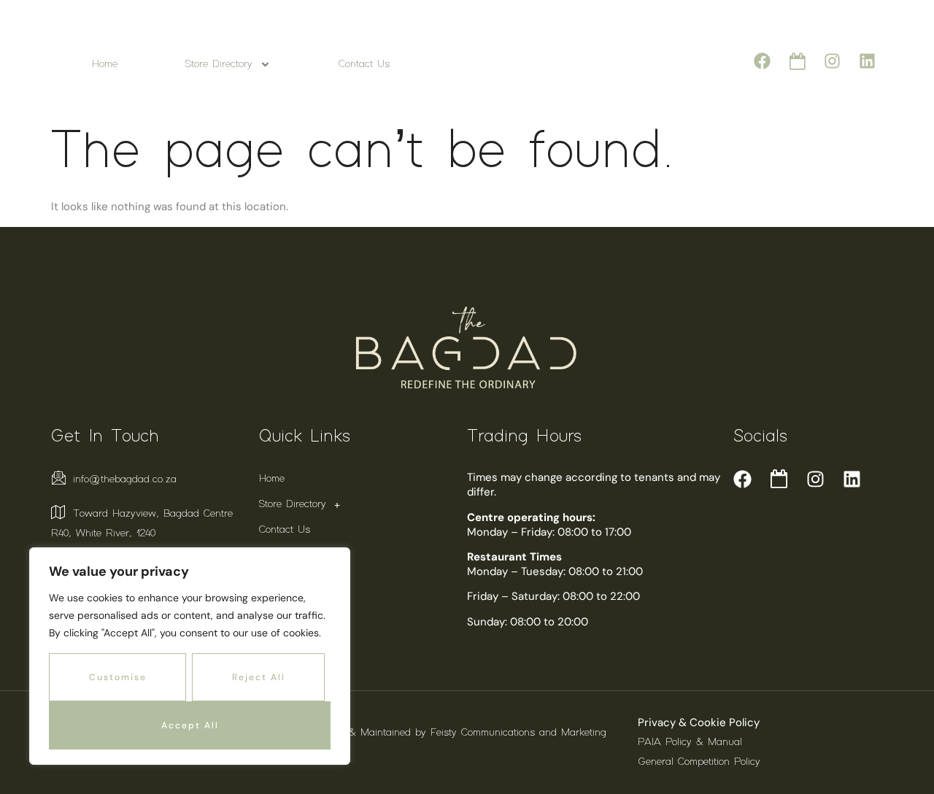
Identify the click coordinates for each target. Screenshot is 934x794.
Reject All (258, 677)
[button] (363, 504)
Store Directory (218, 64)
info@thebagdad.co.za (125, 479)
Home (104, 64)
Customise (118, 677)
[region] (189, 656)
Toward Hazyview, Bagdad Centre (153, 514)
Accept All (190, 725)
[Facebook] (762, 61)
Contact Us (364, 64)
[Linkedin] (867, 61)
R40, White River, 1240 (103, 533)
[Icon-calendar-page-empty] (797, 61)
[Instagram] (832, 61)
